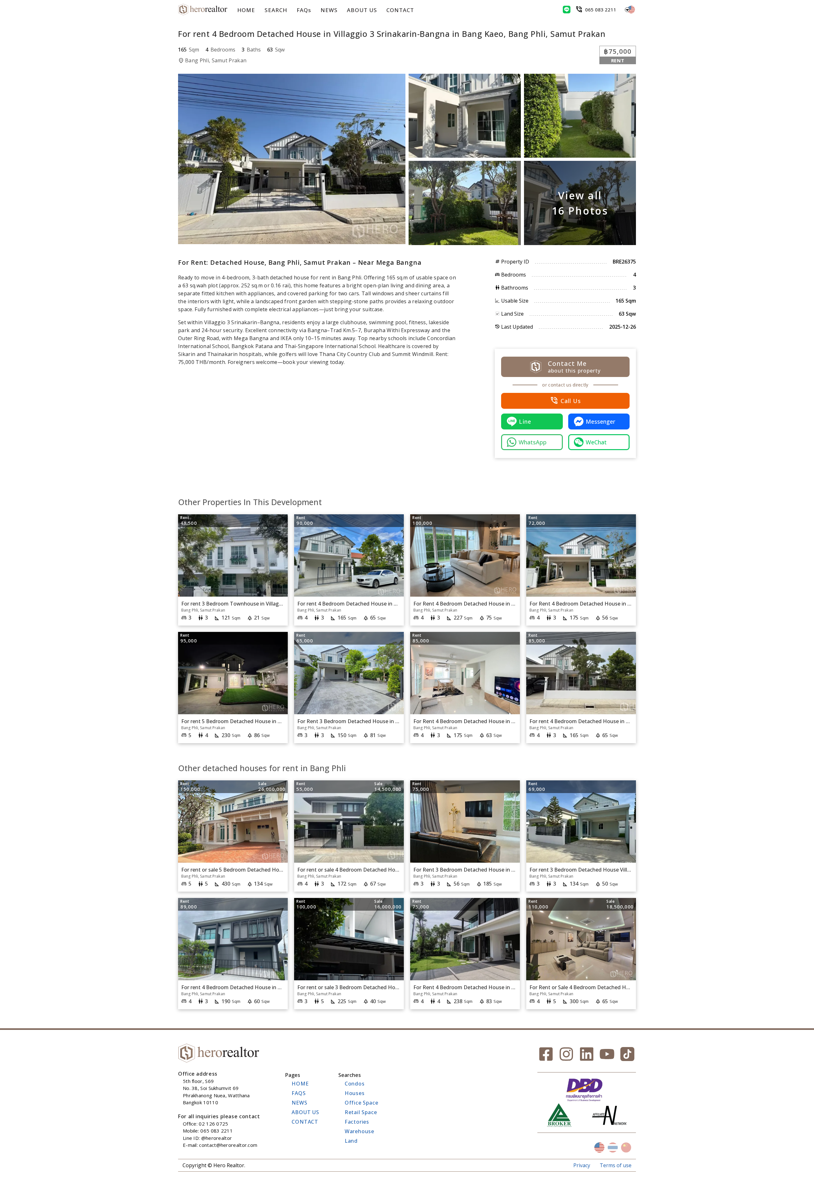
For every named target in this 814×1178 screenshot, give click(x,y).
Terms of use (615, 1165)
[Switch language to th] (613, 1147)
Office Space (361, 1102)
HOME (246, 10)
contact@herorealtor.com (228, 1145)
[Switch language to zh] (626, 1147)
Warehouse (359, 1131)
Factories (357, 1121)
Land (351, 1140)
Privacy (581, 1165)
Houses (355, 1093)
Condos (355, 1083)
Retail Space (361, 1112)
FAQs (304, 10)
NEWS (329, 10)
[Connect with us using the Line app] (566, 9)
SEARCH (276, 10)
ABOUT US (362, 10)
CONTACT (400, 10)
